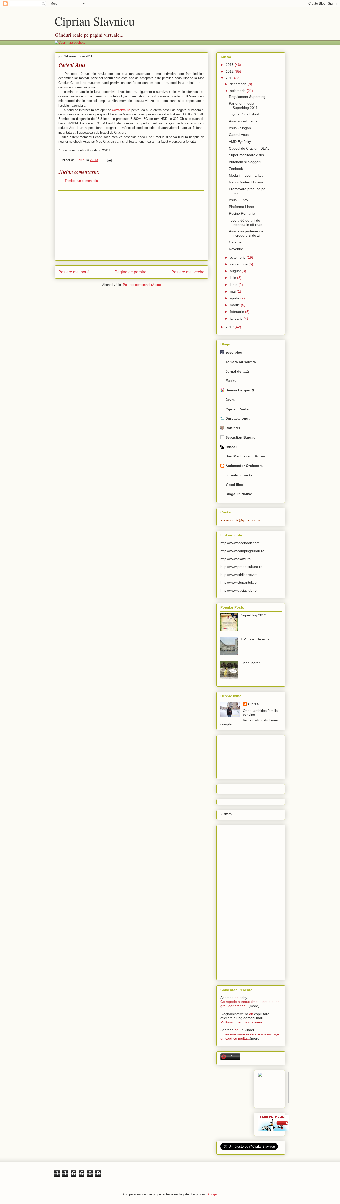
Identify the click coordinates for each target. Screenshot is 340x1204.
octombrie (238, 257)
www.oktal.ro (121, 110)
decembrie (239, 84)
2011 (230, 78)
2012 (230, 71)
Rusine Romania (242, 213)
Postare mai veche (187, 272)
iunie (234, 285)
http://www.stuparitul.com (240, 582)
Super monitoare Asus (246, 155)
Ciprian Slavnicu (95, 21)
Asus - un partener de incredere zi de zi (246, 233)
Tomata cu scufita (241, 362)
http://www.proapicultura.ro (241, 567)
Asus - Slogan (240, 128)
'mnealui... (234, 447)
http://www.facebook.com (240, 543)
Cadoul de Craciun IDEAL (249, 148)
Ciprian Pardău (238, 409)
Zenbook (236, 169)
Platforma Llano (241, 207)
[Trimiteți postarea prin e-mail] (108, 160)
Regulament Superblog (247, 97)
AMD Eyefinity (240, 142)
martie (235, 305)
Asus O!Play (238, 200)
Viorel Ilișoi (235, 485)
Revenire (236, 249)
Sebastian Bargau (241, 437)
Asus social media (243, 121)
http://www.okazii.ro (235, 559)
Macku (231, 381)
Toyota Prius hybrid (244, 114)
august (236, 271)
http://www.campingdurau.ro (242, 551)
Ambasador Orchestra (244, 466)
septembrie (239, 264)
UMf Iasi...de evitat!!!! (257, 639)
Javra (230, 400)
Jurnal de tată (237, 371)
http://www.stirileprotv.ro (239, 575)
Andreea (227, 998)
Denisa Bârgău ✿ (240, 390)
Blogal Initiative (239, 494)
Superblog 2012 (253, 615)
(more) (254, 1006)
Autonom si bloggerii (245, 162)
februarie (237, 312)
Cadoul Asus (239, 135)
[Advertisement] (131, 225)
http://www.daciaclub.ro (238, 590)
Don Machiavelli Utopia (245, 456)
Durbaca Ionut (238, 418)
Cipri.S (253, 704)
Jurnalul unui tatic (241, 475)
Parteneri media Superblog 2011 (243, 105)
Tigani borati (250, 663)
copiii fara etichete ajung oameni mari (244, 1016)
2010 (230, 327)
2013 (230, 65)
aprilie (235, 298)
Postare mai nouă (74, 272)
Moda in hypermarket (246, 175)
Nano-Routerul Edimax (247, 182)
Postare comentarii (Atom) (142, 285)
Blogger (212, 1194)
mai (233, 291)
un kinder (247, 1030)
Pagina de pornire (130, 272)
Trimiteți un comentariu (81, 181)
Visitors (226, 814)
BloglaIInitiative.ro (234, 1014)
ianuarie (237, 318)
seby (243, 998)
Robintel (233, 428)
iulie (233, 278)
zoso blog (234, 352)
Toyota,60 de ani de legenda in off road (245, 222)
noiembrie (238, 91)
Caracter (236, 242)
